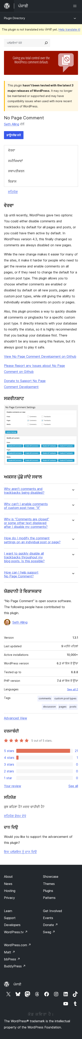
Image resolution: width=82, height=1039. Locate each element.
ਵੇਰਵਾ (11, 150)
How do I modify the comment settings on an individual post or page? (32, 540)
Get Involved (52, 911)
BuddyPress (15, 966)
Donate (50, 925)
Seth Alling (11, 124)
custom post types (65, 698)
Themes (49, 884)
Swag (49, 932)
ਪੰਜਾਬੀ (17, 984)
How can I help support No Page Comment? (21, 574)
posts (73, 706)
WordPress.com (17, 945)
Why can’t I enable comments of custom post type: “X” (26, 506)
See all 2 (72, 689)
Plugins (48, 891)
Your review (12, 786)
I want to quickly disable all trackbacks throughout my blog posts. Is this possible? (24, 557)
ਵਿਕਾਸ (12, 181)
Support (10, 918)
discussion (49, 706)
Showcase (50, 877)
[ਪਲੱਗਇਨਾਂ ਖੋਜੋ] (46, 43)
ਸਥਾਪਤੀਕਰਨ (16, 171)
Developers (12, 925)
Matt (9, 952)
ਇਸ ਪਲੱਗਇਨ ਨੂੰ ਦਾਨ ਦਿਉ (20, 852)
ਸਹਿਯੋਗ (13, 192)
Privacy (9, 898)
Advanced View (15, 718)
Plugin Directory (14, 18)
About (8, 877)
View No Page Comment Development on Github (40, 356)
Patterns (49, 898)
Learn (8, 911)
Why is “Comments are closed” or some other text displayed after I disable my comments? (26, 523)
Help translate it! (69, 29)
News (8, 884)
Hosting (9, 891)
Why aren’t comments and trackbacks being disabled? (24, 491)
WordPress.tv (16, 932)
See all (73, 786)
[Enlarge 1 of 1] (73, 410)
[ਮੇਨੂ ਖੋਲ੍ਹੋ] (75, 6)
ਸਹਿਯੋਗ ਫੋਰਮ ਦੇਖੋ (15, 816)
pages (62, 706)
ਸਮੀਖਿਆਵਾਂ (15, 161)
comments (45, 698)
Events (48, 918)
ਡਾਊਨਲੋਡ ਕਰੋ (14, 135)
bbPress (12, 959)
